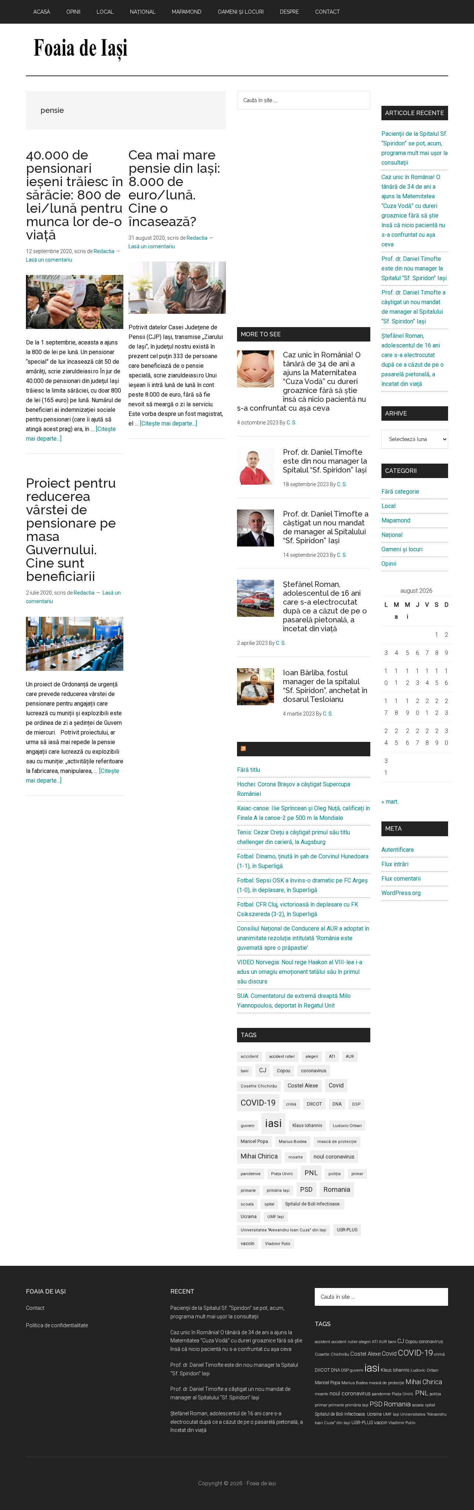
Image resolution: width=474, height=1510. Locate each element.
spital (269, 1204)
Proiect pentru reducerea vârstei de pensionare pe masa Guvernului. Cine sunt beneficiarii (71, 529)
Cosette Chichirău (259, 1086)
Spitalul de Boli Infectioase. (313, 1204)
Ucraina (249, 1216)
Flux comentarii (401, 878)
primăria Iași (278, 1190)
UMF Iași (275, 1216)
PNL (311, 1173)
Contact (35, 1308)
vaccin (247, 1243)
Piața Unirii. (282, 1173)
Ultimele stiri (270, 749)
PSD (306, 1189)
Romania (336, 1190)
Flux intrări (394, 864)
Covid (336, 1085)
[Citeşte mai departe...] (168, 423)
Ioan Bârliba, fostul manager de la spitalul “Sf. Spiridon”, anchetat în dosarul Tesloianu (325, 686)
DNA (337, 1104)
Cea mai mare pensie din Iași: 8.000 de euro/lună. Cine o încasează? (174, 188)
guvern (247, 1125)
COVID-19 (258, 1102)
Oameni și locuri (402, 549)
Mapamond (395, 520)
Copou (283, 1070)
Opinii (388, 563)
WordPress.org (401, 893)
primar (357, 1173)
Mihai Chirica (259, 1156)
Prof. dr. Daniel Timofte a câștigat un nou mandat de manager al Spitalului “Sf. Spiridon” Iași (325, 527)
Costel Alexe (303, 1085)
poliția (334, 1173)
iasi (273, 1123)
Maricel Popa (254, 1141)
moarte (295, 1157)
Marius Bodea (293, 1141)
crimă (291, 1104)
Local (388, 506)
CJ (262, 1070)
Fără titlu (248, 769)
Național (392, 534)
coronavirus (313, 1070)
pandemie (250, 1173)
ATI (332, 1056)
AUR (350, 1056)
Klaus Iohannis (307, 1125)
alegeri (312, 1056)
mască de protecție (337, 1141)
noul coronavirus (334, 1156)
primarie (248, 1190)
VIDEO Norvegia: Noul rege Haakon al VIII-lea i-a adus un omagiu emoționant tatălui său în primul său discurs (299, 972)
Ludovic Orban (347, 1125)
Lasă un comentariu (49, 260)
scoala (247, 1204)
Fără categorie (400, 491)
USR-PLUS (347, 1229)
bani (244, 1071)
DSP (356, 1104)
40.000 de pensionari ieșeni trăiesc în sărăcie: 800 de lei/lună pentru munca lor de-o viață (74, 194)
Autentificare (397, 849)
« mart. (389, 801)
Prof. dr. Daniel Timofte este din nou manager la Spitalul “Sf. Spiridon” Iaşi (325, 461)
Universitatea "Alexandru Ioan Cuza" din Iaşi (283, 1230)
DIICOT (314, 1104)
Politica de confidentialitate (57, 1325)
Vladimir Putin (277, 1243)
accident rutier (282, 1056)
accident (249, 1056)
